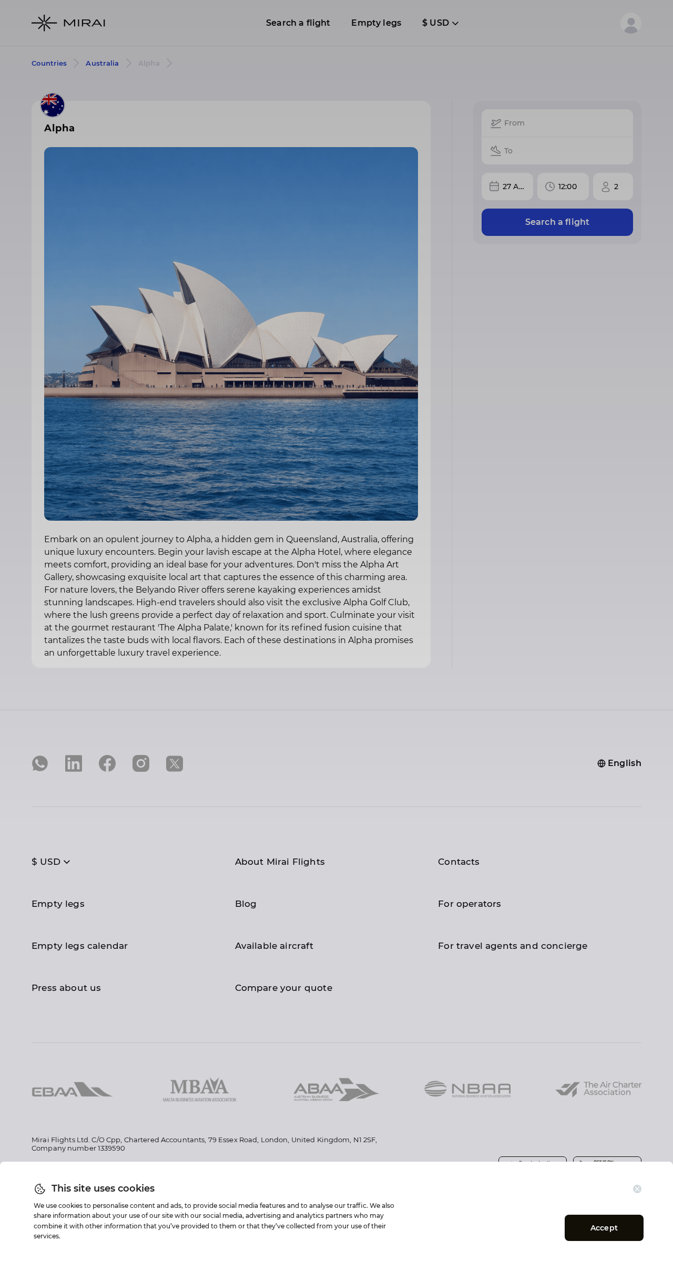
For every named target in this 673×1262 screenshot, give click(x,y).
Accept (604, 1228)
